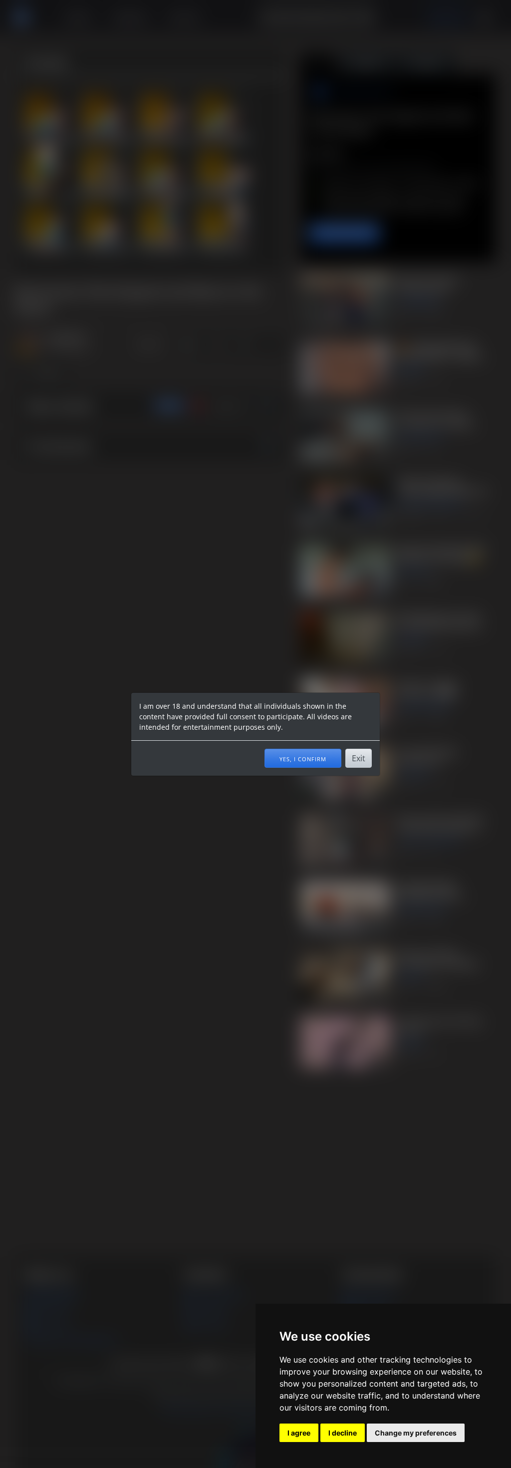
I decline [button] (342, 1433)
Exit (358, 758)
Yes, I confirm (302, 758)
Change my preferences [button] (416, 1433)
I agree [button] (298, 1433)
